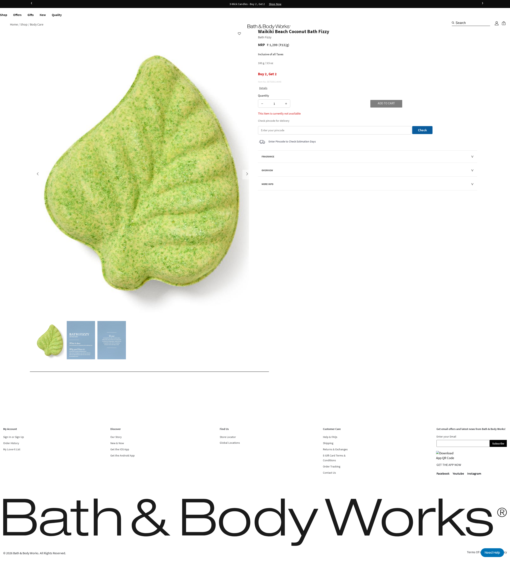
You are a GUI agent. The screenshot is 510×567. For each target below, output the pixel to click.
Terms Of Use (476, 552)
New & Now (117, 443)
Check (422, 130)
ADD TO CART (386, 103)
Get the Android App (122, 455)
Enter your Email (446, 436)
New (43, 15)
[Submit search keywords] (453, 23)
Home (14, 24)
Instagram (474, 473)
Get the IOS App (119, 449)
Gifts (30, 15)
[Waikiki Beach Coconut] (50, 340)
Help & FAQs (330, 437)
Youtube (458, 473)
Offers (17, 15)
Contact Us (329, 472)
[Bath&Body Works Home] (269, 26)
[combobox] (471, 23)
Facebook (442, 473)
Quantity (263, 95)
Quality (57, 15)
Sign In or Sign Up (13, 437)
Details (263, 88)
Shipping (328, 443)
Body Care (36, 24)
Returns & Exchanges (335, 449)
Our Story (116, 437)
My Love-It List (11, 449)
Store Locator (228, 437)
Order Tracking (331, 466)
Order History (11, 443)
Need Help (492, 552)
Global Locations (230, 443)
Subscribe (498, 443)
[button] (497, 23)
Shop (3, 15)
